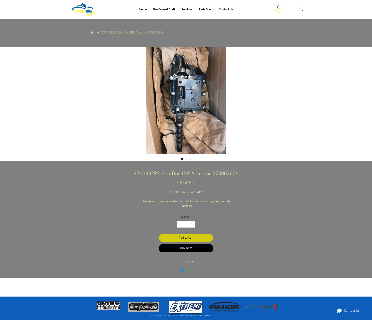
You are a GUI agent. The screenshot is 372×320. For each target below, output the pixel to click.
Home (95, 33)
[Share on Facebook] (182, 270)
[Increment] (191, 224)
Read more (186, 206)
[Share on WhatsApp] (189, 270)
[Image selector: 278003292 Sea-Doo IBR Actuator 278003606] (182, 159)
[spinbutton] (186, 224)
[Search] (301, 9)
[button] (186, 9)
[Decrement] (180, 224)
